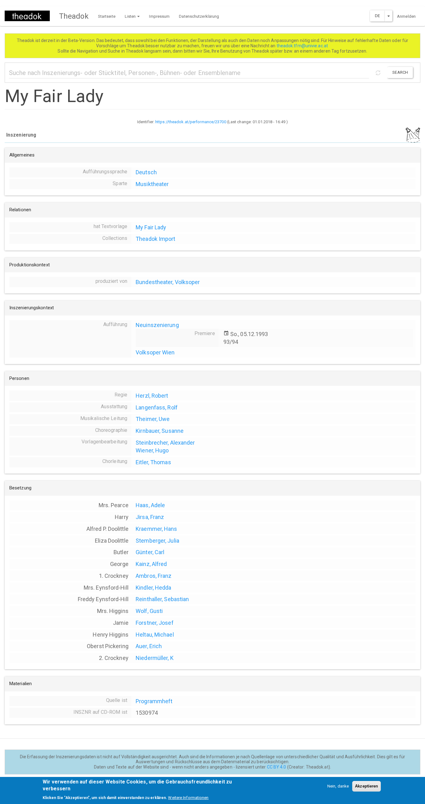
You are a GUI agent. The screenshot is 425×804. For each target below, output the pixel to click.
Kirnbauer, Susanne (160, 431)
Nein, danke (338, 786)
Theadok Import (155, 239)
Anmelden (406, 16)
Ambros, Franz (153, 576)
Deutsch (146, 172)
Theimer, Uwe (153, 419)
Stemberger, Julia (157, 540)
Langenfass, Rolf (157, 407)
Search (400, 72)
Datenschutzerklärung (199, 16)
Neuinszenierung (157, 325)
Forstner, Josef (155, 622)
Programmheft (154, 701)
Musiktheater (152, 184)
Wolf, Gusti (149, 611)
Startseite (106, 16)
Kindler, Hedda (153, 587)
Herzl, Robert (152, 395)
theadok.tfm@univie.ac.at (303, 45)
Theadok (74, 16)
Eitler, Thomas (153, 462)
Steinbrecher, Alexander (165, 442)
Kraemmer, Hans (156, 529)
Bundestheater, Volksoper (168, 282)
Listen (131, 16)
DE (377, 15)
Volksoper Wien (155, 352)
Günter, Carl (150, 552)
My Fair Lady (151, 227)
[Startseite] (29, 16)
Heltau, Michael (155, 634)
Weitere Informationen (188, 797)
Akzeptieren (366, 786)
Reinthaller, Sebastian (162, 599)
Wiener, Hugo (152, 450)
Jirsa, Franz (150, 517)
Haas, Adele (150, 505)
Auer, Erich (149, 646)
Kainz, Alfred (151, 564)
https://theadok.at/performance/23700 (190, 121)
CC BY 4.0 (276, 766)
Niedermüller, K (155, 658)
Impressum (159, 16)
